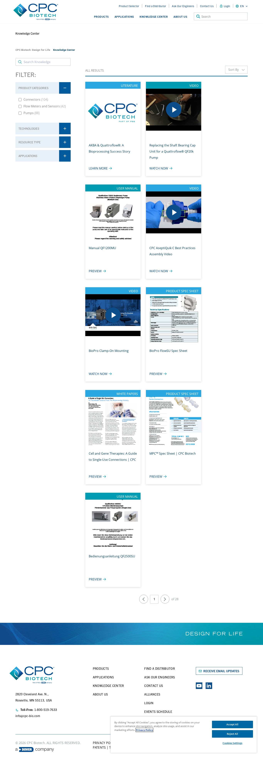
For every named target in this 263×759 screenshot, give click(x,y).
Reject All (232, 734)
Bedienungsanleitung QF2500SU (112, 556)
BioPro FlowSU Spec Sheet (168, 351)
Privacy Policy (144, 730)
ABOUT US (100, 694)
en (242, 6)
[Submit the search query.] (20, 62)
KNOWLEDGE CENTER (108, 685)
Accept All (232, 724)
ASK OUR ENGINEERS (159, 677)
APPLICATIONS (103, 677)
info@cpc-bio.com (27, 716)
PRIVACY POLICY (105, 743)
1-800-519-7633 (45, 709)
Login (227, 6)
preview (95, 271)
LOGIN (148, 703)
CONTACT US (153, 685)
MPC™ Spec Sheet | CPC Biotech (172, 453)
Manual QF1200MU (102, 248)
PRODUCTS (101, 668)
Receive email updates (221, 671)
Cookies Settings (232, 743)
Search (206, 16)
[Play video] (173, 110)
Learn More (98, 168)
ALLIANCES (152, 694)
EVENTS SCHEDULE (158, 711)
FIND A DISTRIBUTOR (159, 668)
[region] (184, 734)
